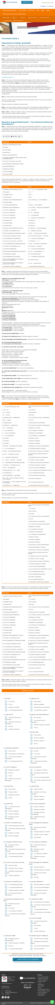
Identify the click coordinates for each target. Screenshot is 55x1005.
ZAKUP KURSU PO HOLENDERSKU (28, 959)
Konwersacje (47, 2)
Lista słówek (22, 17)
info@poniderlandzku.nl (11, 992)
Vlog (42, 10)
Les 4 (16, 17)
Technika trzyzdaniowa (7, 77)
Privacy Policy (33, 1002)
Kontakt (48, 10)
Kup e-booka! (41, 981)
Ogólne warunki (49, 1002)
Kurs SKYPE (31, 10)
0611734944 (8, 991)
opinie (28, 988)
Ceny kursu (41, 995)
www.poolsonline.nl (7, 983)
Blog (38, 10)
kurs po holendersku (43, 977)
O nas (39, 983)
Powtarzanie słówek (32, 17)
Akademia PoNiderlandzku (10, 10)
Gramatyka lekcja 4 (8, 20)
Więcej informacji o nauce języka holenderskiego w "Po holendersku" (27, 962)
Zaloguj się (50, 6)
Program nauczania (43, 978)
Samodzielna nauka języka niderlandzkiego (14, 14)
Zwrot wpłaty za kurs (41, 1002)
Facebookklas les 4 (19, 20)
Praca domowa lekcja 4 (44, 17)
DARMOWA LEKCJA (27, 2)
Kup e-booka (22, 10)
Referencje (41, 984)
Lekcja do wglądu (42, 980)
